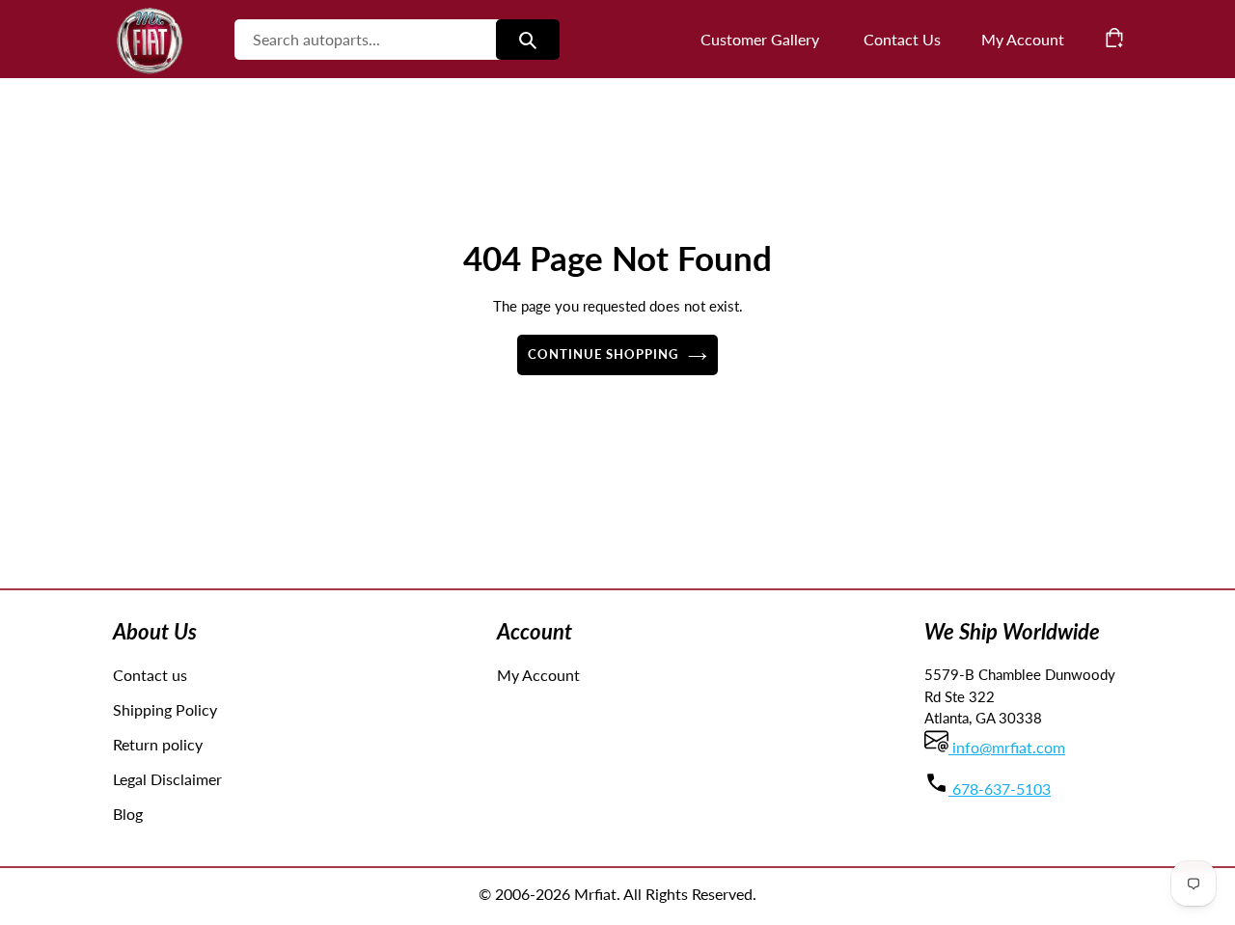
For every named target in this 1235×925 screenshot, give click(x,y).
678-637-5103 (999, 788)
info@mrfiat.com (1006, 747)
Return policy (158, 744)
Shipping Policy (165, 709)
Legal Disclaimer (167, 779)
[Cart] (1114, 37)
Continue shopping (603, 354)
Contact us (150, 675)
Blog (128, 813)
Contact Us (902, 39)
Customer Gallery (759, 39)
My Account (538, 675)
